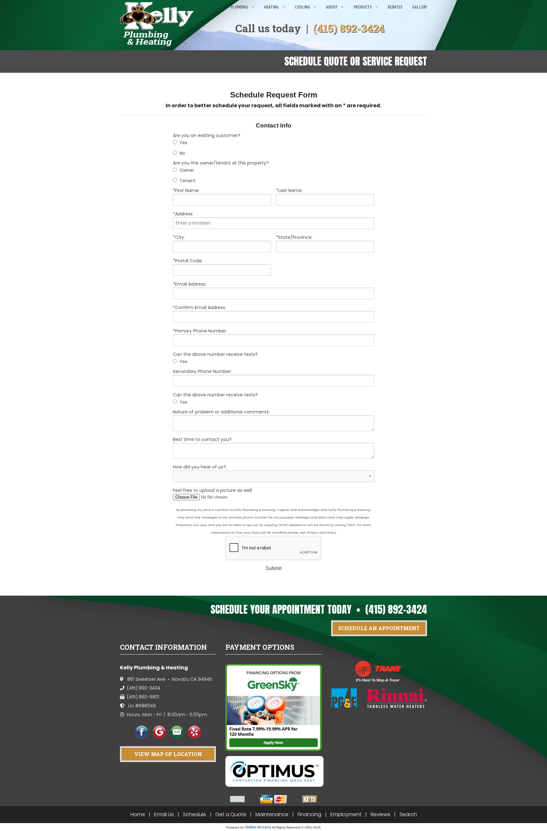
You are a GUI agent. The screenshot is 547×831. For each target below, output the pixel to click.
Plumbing (239, 7)
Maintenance (271, 814)
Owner (186, 170)
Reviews (380, 814)
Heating (271, 7)
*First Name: (186, 190)
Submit (273, 568)
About (332, 7)
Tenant (187, 180)
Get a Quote (230, 814)
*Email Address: (189, 284)
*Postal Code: (188, 260)
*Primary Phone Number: (200, 331)
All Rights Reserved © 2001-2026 (296, 827)
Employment (346, 814)
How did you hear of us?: (200, 467)
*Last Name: (289, 190)
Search (408, 814)
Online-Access (258, 827)
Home (137, 814)
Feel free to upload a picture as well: (213, 490)
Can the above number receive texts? (215, 354)
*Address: (183, 214)
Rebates (395, 7)
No (182, 153)
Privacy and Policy (321, 532)
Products (363, 7)
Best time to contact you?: (202, 439)
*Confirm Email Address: (199, 307)
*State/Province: (294, 237)
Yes (183, 143)
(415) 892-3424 (349, 28)
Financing (309, 814)
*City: (179, 237)
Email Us (164, 814)
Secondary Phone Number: (202, 371)
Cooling (302, 7)
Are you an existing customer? (206, 135)
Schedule (194, 814)
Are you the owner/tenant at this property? (221, 163)
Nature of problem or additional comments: (221, 412)
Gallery (419, 7)
